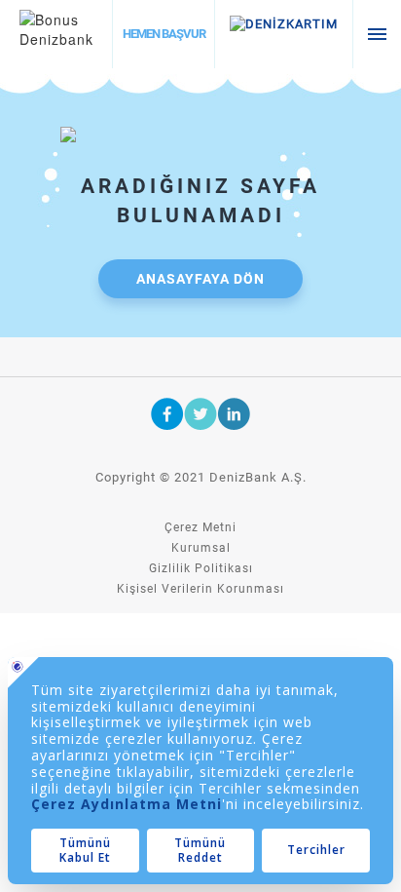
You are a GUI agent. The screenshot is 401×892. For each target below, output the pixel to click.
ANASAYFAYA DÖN (200, 279)
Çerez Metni (200, 527)
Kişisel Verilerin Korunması (200, 589)
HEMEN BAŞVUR (164, 33)
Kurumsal (201, 548)
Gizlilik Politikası (201, 568)
